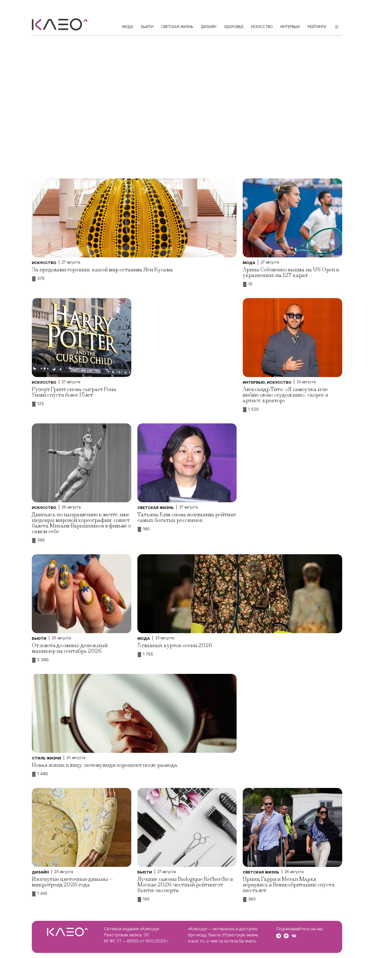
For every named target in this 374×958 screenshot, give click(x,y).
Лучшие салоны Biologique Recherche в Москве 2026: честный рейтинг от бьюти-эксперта (185, 885)
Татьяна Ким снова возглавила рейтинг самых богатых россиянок (186, 517)
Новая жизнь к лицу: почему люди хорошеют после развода (104, 765)
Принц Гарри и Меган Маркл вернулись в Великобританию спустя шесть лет (288, 885)
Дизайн (40, 872)
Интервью (254, 382)
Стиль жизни (46, 758)
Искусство (44, 262)
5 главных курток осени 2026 (174, 645)
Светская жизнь (155, 507)
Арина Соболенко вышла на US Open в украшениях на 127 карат (291, 272)
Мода (249, 262)
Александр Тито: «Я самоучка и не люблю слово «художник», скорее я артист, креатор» (285, 395)
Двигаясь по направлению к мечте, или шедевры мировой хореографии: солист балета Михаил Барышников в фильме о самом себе (81, 523)
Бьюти (39, 638)
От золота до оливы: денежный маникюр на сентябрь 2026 (70, 648)
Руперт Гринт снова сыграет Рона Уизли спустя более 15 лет (74, 392)
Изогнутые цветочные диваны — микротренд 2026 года (72, 882)
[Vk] (293, 935)
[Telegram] (278, 935)
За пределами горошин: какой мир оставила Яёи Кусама (102, 269)
